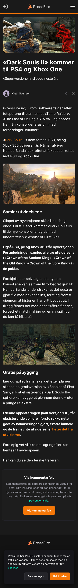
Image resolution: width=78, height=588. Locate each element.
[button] (39, 494)
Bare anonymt (36, 576)
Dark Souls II (15, 140)
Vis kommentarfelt (39, 510)
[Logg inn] (6, 7)
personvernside (38, 500)
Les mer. (13, 567)
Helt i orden (60, 576)
